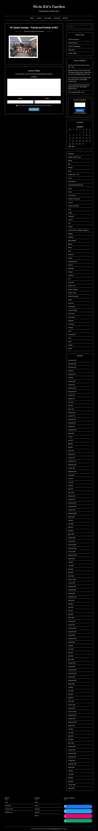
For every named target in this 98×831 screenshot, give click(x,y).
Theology (70, 327)
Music (69, 251)
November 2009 (72, 506)
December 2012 (72, 388)
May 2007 (70, 610)
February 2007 (71, 621)
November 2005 (72, 673)
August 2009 (71, 517)
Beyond (70, 160)
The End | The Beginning (74, 46)
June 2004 (70, 732)
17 (86, 138)
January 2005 (71, 708)
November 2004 (72, 715)
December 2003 (72, 753)
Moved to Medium (72, 43)
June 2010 (70, 482)
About (32, 18)
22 (79, 141)
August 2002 (71, 788)
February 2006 (71, 663)
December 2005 (72, 670)
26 (70, 144)
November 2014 (72, 367)
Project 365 (71, 282)
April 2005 (70, 698)
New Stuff (70, 254)
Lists (69, 223)
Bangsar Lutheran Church (74, 157)
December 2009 (72, 503)
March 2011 (71, 450)
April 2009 (70, 531)
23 (83, 141)
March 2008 (71, 576)
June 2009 (70, 524)
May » (73, 146)
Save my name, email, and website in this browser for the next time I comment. (34, 105)
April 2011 (70, 447)
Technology (71, 324)
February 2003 (71, 784)
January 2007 (71, 624)
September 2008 (72, 555)
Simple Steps (71, 317)
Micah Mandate (72, 240)
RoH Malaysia (71, 306)
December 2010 (72, 461)
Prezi (69, 279)
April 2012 (70, 405)
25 (89, 141)
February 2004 (71, 746)
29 (79, 144)
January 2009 (71, 541)
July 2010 (70, 478)
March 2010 (71, 492)
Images (70, 212)
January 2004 (71, 750)
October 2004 (71, 718)
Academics (71, 153)
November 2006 (72, 631)
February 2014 (71, 374)
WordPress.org (8, 812)
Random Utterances (73, 296)
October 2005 (71, 677)
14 (76, 138)
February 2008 (71, 579)
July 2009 (70, 520)
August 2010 (71, 475)
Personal (70, 265)
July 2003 (70, 771)
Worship (70, 345)
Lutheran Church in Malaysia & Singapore (78, 230)
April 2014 (70, 370)
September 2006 (72, 638)
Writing (65, 18)
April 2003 (70, 781)
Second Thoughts (72, 310)
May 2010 (70, 485)
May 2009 (70, 527)
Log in (6, 802)
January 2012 (71, 416)
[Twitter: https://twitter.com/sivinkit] (78, 811)
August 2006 (71, 642)
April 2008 (70, 572)
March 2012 (71, 409)
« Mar (69, 146)
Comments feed (9, 809)
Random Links (71, 286)
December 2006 (72, 628)
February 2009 (71, 537)
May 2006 (70, 652)
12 (70, 138)
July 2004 (70, 729)
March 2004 (71, 743)
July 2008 (70, 562)
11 (89, 135)
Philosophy (71, 268)
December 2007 (72, 586)
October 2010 (71, 468)
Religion (70, 299)
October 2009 (71, 510)
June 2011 (70, 440)
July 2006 (70, 645)
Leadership (71, 216)
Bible (69, 164)
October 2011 (71, 426)
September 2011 (72, 430)
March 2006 (71, 659)
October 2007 (71, 593)
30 (83, 144)
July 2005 (70, 687)
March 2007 (71, 617)
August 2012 (71, 398)
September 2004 (72, 722)
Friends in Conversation (74, 199)
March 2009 (71, 534)
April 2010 (70, 489)
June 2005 (70, 691)
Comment (34, 77)
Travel (69, 331)
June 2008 (70, 565)
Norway (70, 258)
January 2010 (71, 499)
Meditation (71, 237)
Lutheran (70, 226)
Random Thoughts (73, 289)
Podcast (70, 272)
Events (70, 188)
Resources (71, 303)
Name (20, 98)
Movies (70, 247)
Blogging (70, 167)
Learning (70, 219)
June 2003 (70, 774)
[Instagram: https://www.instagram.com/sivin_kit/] (78, 816)
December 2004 (72, 711)
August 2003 (71, 767)
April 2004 (70, 739)
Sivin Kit (41, 31)
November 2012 (72, 391)
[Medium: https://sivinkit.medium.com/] (78, 821)
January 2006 (71, 666)
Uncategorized (71, 334)
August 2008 (71, 558)
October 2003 (71, 760)
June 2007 (70, 607)
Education (57, 18)
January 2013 (71, 384)
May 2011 (70, 443)
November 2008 (72, 548)
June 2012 (70, 402)
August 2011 (71, 433)
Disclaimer (47, 18)
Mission (70, 244)
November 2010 (72, 464)
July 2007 (70, 604)
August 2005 (71, 684)
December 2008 (72, 544)
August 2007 (71, 600)
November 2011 (72, 423)
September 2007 (72, 597)
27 (73, 144)
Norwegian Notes (72, 261)
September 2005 (72, 680)
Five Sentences (72, 195)
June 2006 (70, 649)
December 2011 (72, 419)
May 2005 (70, 694)
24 (86, 141)
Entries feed (8, 805)
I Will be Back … (72, 50)
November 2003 (72, 757)
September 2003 (72, 764)
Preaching (70, 275)
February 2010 (71, 496)
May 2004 (70, 736)
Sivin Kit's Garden (49, 6)
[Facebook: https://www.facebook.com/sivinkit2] (78, 806)
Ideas (69, 209)
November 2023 (72, 360)
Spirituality (70, 320)
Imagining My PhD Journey (78, 92)
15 (79, 138)
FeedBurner (83, 113)
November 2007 (72, 590)
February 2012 (71, 412)
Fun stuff (70, 202)
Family (69, 192)
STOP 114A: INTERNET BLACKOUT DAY (80, 74)
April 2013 (70, 377)
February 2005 (71, 704)
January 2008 (71, 583)
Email (47, 98)
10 (86, 135)
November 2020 (72, 364)
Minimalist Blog (53, 828)
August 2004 (71, 725)
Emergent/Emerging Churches (75, 185)
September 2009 (72, 513)
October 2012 (71, 395)
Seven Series (71, 313)
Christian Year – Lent (73, 174)
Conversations (72, 181)
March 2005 (71, 701)
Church (39, 18)
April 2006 (70, 656)
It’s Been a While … (72, 53)
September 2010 (72, 471)
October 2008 (71, 551)
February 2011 (71, 454)
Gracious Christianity (73, 206)
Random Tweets (72, 293)
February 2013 (71, 381)
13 (73, 138)
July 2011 (70, 437)
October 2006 (71, 635)
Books (69, 171)
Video (69, 338)
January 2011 (71, 457)
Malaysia (70, 233)
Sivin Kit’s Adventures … (74, 39)
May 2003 (70, 777)
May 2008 (70, 569)
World (69, 341)
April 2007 (70, 614)
